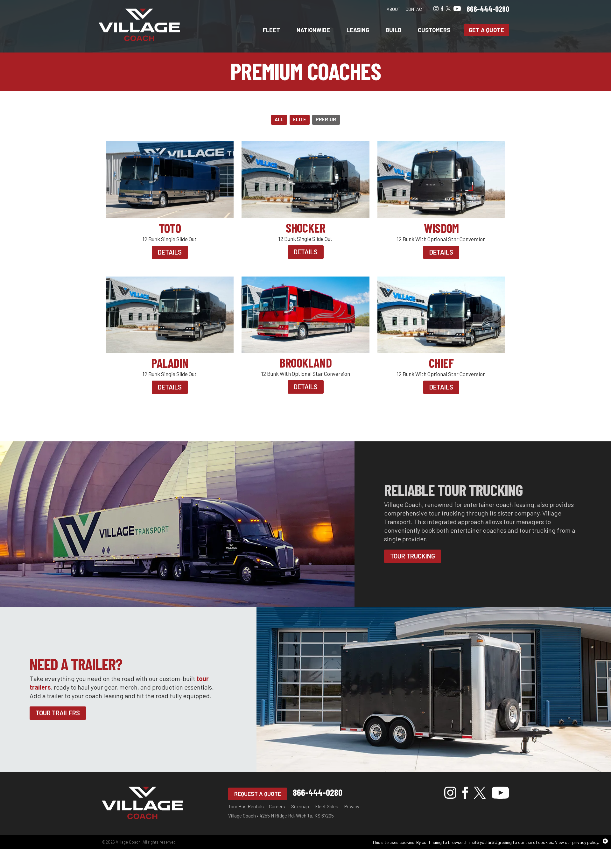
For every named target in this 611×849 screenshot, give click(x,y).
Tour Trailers (58, 713)
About (393, 9)
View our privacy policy (576, 842)
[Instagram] (436, 8)
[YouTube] (457, 8)
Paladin (169, 362)
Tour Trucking (412, 556)
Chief (441, 362)
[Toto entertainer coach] (170, 179)
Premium (326, 119)
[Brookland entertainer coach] (305, 315)
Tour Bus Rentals (246, 806)
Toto (170, 227)
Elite (299, 119)
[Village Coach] (142, 817)
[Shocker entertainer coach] (305, 179)
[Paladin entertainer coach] (170, 315)
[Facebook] (442, 8)
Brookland (305, 362)
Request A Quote (257, 793)
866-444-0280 (317, 792)
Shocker (305, 227)
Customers (434, 29)
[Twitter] (448, 8)
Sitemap (300, 806)
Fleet (271, 29)
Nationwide (313, 29)
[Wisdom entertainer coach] (441, 179)
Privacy (351, 806)
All (279, 119)
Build (393, 29)
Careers (277, 806)
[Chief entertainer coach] (441, 315)
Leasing (358, 29)
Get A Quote (486, 29)
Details (170, 252)
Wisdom (441, 227)
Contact (415, 9)
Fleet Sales (326, 806)
